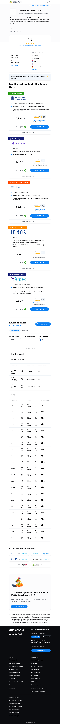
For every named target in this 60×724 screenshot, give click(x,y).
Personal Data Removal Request (17, 681)
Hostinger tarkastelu (39, 164)
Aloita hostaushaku (20, 606)
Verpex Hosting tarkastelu (40, 302)
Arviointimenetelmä (34, 5)
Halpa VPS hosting (36, 678)
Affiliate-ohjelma (13, 669)
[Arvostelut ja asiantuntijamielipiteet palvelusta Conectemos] (11, 31)
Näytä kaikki (14, 65)
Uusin (27, 340)
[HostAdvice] (15, 2)
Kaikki (12, 340)
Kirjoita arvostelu (44, 324)
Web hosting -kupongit (15, 700)
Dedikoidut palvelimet (37, 685)
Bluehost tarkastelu (40, 209)
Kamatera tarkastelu (39, 120)
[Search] (46, 2)
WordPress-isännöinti (37, 666)
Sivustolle (38, 127)
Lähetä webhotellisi (14, 672)
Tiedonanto (12, 678)
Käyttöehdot (12, 688)
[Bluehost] (18, 187)
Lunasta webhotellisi (14, 675)
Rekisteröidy (35, 636)
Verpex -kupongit (14, 715)
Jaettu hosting (35, 669)
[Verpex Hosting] (18, 279)
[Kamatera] (18, 98)
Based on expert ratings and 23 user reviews (30, 45)
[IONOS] (18, 232)
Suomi (44, 340)
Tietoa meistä (13, 660)
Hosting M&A (40, 650)
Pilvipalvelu (34, 681)
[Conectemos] (13, 12)
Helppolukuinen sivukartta (16, 666)
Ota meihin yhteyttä (14, 663)
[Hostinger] (18, 143)
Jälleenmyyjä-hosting (37, 688)
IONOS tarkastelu (40, 256)
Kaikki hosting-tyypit (37, 660)
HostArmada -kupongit (15, 706)
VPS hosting (34, 675)
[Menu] (49, 2)
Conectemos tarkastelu (29, 10)
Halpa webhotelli (35, 672)
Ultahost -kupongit (14, 712)
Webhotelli (34, 663)
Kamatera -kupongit (14, 703)
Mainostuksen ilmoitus (45, 5)
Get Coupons (20, 127)
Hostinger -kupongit (14, 709)
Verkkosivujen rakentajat (38, 691)
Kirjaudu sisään (47, 636)
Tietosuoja (12, 685)
